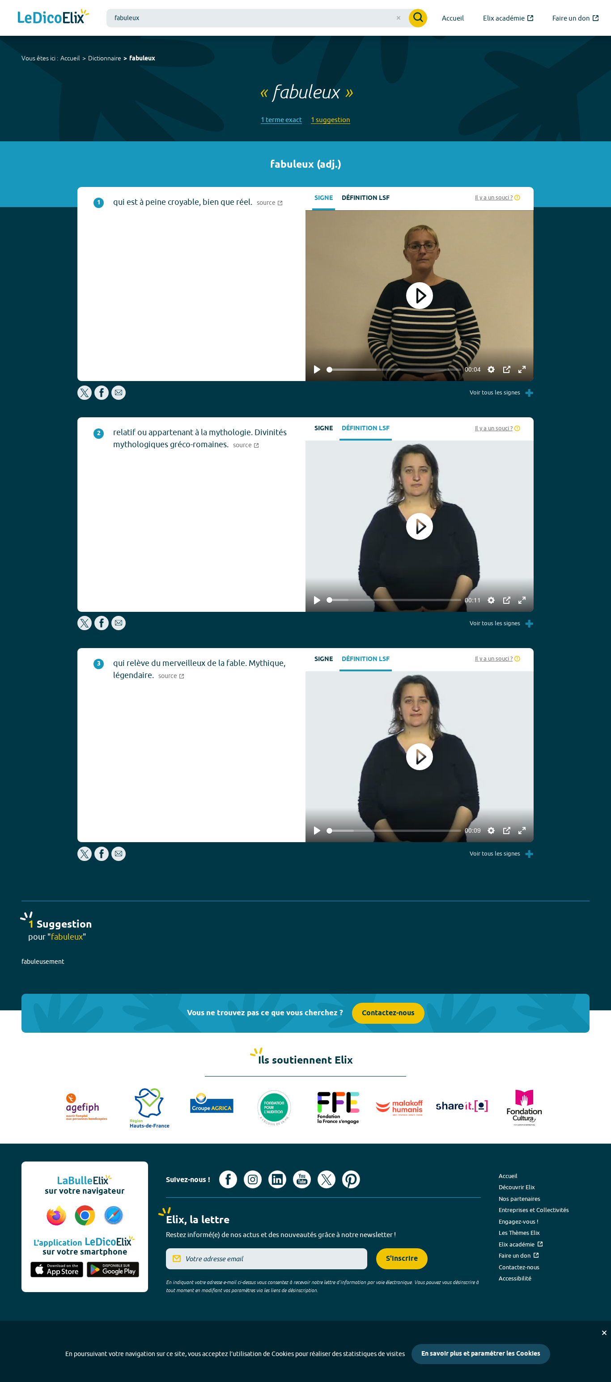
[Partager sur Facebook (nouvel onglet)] (101, 397)
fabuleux (142, 59)
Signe (323, 198)
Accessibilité (515, 1278)
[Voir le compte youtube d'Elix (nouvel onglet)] (302, 1179)
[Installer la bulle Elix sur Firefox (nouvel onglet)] (57, 1216)
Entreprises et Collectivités (534, 1209)
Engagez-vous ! (519, 1221)
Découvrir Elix (517, 1187)
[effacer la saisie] (398, 18)
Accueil (70, 58)
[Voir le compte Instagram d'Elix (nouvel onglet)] (253, 1179)
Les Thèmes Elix (519, 1232)
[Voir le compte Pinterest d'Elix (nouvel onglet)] (351, 1179)
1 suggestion (330, 119)
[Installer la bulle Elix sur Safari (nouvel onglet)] (113, 1216)
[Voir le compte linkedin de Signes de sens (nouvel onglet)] (277, 1179)
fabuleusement (42, 961)
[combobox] (266, 18)
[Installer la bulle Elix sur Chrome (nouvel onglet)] (86, 1216)
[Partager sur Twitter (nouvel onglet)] (85, 397)
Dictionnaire (104, 58)
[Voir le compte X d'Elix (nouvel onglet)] (326, 1179)
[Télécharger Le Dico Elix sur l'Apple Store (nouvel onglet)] (56, 1270)
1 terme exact (281, 119)
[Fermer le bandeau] (604, 1333)
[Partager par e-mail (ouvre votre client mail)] (118, 397)
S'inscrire (402, 1258)
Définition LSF (366, 198)
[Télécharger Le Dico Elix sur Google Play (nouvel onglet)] (113, 1270)
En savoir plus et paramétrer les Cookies (480, 1354)
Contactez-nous (388, 1013)
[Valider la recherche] (418, 18)
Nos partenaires (519, 1198)
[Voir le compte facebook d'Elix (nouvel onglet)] (228, 1179)
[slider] (394, 369)
